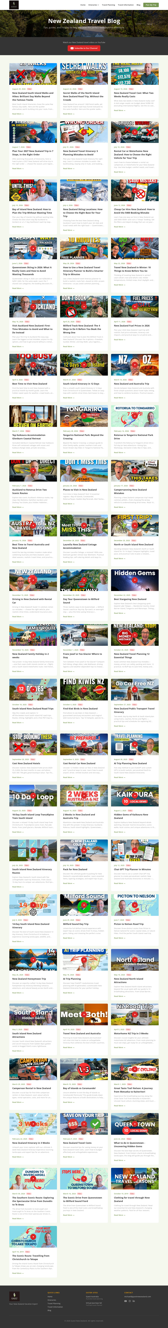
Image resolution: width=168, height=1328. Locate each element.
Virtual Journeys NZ (94, 1303)
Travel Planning (108, 5)
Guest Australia (92, 1296)
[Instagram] (130, 1301)
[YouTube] (125, 1301)
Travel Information (126, 5)
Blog (138, 5)
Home (82, 5)
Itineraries (92, 5)
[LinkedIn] (134, 1301)
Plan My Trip (151, 5)
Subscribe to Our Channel (86, 48)
